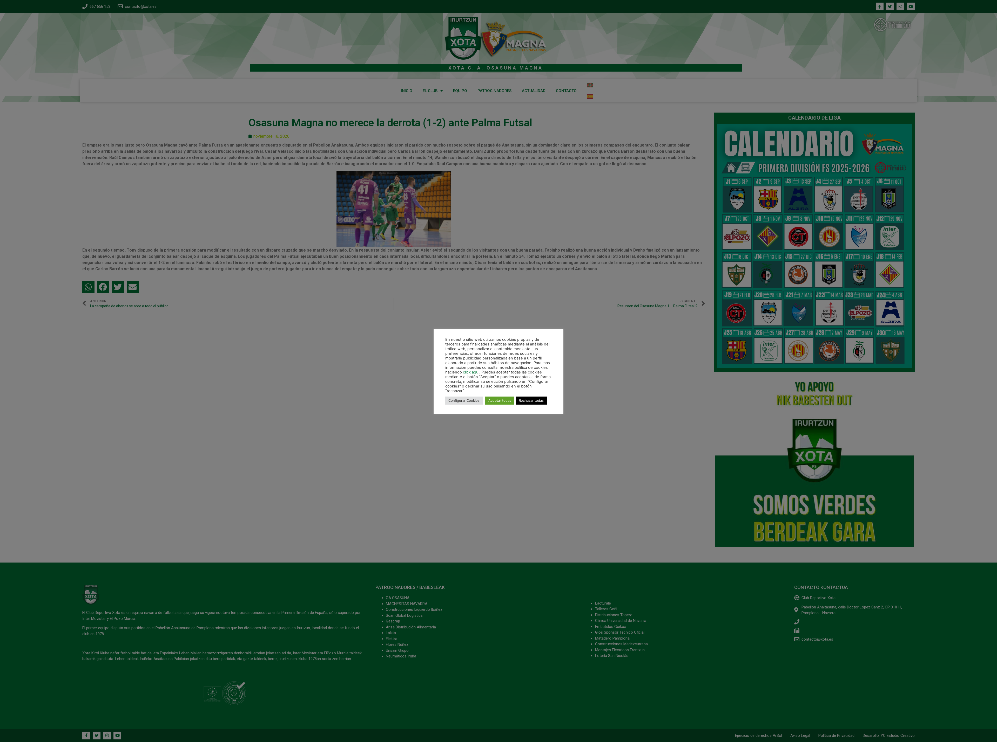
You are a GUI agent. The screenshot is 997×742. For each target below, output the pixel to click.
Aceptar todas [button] (499, 400)
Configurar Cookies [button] (464, 400)
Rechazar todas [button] (531, 400)
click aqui (471, 372)
